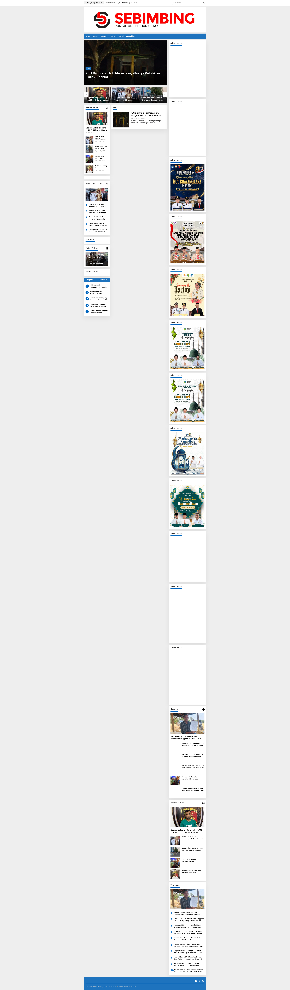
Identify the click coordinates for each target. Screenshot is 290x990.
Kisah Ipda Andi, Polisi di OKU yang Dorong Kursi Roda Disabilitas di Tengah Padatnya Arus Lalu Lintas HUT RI (152, 99)
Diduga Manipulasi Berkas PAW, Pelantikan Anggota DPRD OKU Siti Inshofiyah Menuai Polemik (185, 737)
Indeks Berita (123, 987)
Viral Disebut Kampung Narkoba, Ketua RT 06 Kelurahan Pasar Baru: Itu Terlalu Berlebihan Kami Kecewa (98, 299)
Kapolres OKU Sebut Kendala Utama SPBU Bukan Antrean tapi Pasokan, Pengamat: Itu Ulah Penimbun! (193, 744)
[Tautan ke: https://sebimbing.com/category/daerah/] (203, 803)
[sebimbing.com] (145, 19)
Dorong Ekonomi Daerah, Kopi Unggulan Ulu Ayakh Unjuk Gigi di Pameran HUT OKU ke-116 (189, 920)
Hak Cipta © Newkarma (94, 987)
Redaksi (133, 987)
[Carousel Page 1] (91, 263)
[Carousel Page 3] (97, 263)
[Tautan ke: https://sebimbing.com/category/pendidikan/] (107, 184)
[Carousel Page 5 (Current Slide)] (102, 263)
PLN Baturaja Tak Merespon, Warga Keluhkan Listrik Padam (123, 75)
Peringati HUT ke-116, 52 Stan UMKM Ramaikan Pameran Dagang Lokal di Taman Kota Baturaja (98, 231)
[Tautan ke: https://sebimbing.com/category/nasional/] (203, 709)
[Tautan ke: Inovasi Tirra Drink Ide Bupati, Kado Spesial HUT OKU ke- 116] (175, 769)
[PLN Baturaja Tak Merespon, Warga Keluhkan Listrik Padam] (155, 123)
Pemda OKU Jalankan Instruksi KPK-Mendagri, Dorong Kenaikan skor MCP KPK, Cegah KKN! (101, 157)
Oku (88, 69)
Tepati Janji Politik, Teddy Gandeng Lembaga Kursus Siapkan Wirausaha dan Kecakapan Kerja (96, 256)
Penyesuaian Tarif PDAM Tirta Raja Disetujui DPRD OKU (97, 292)
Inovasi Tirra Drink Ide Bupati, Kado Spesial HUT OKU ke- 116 (193, 767)
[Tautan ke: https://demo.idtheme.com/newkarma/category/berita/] (107, 272)
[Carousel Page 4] (99, 263)
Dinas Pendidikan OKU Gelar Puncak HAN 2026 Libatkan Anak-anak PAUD (98, 224)
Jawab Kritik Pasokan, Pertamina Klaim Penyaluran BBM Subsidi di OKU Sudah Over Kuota (188, 971)
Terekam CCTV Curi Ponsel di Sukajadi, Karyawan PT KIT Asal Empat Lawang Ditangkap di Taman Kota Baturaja (192, 756)
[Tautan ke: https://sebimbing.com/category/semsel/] (107, 107)
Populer (90, 280)
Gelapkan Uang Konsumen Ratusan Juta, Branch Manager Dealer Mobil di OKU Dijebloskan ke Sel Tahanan (101, 167)
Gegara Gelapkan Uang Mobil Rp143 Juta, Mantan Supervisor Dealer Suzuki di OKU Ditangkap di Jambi (97, 99)
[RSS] (203, 981)
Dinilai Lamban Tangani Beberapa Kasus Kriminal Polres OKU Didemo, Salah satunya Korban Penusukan (99, 312)
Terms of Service (110, 987)
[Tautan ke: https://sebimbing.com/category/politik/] (107, 248)
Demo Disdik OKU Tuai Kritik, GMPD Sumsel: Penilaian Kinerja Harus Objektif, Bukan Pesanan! (98, 218)
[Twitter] (199, 981)
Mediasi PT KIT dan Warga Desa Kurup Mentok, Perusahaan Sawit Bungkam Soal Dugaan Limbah (188, 964)
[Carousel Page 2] (94, 263)
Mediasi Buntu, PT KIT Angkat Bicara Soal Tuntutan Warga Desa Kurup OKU (192, 789)
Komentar (103, 280)
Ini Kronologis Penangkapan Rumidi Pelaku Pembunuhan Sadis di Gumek (98, 286)
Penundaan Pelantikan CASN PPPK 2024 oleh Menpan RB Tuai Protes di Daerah (98, 305)
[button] (204, 3)
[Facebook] (196, 981)
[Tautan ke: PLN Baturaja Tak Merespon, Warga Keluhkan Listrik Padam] (125, 62)
